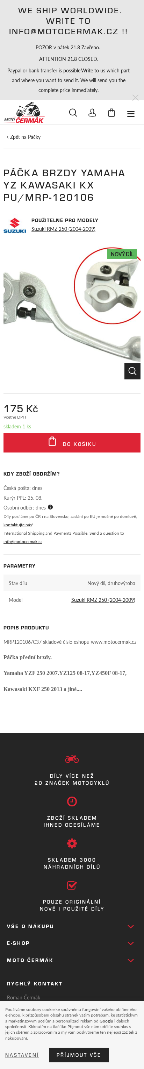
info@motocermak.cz (22, 541)
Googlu (106, 1021)
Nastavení (22, 1055)
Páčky (34, 136)
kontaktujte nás (17, 525)
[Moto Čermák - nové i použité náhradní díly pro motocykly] (24, 112)
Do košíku (78, 444)
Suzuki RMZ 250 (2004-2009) (63, 228)
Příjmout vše (79, 1055)
